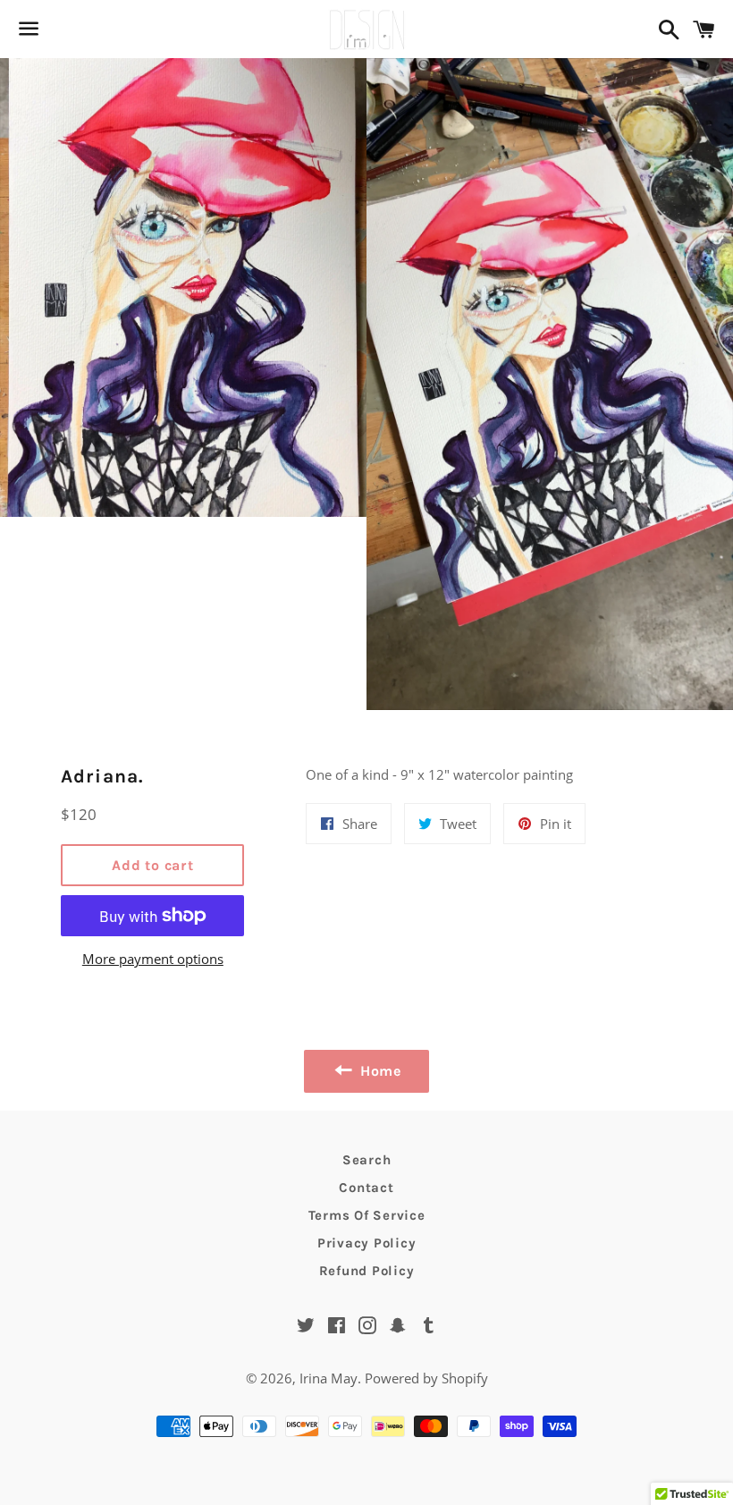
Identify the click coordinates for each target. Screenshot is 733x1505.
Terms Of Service (366, 1215)
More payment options (152, 959)
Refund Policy (367, 1271)
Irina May (328, 1378)
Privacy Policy (367, 1243)
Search (367, 1160)
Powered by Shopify (426, 1378)
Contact (366, 1187)
